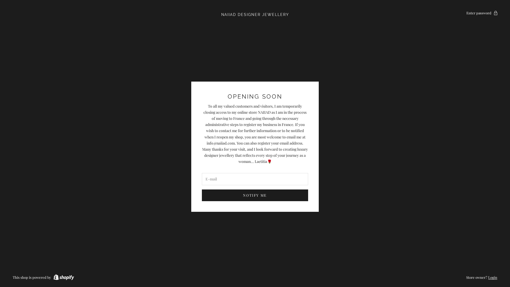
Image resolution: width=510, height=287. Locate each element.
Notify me (255, 195)
